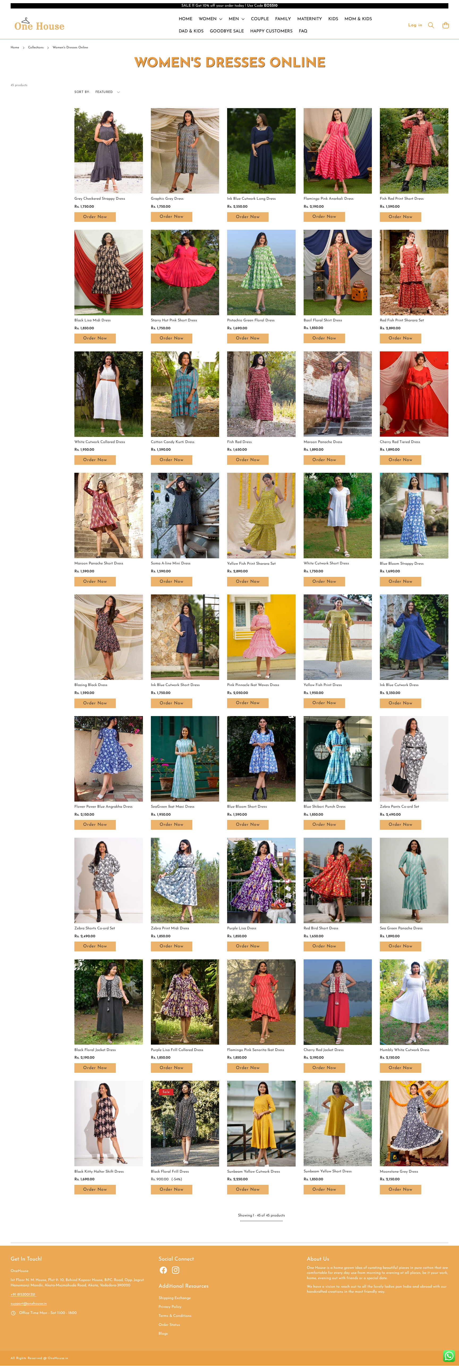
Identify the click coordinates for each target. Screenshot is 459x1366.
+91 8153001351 (23, 1295)
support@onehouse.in (29, 1304)
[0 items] (446, 25)
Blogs (163, 1334)
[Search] (431, 25)
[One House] (39, 25)
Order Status (169, 1325)
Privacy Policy (170, 1307)
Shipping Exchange (175, 1298)
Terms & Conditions (175, 1316)
